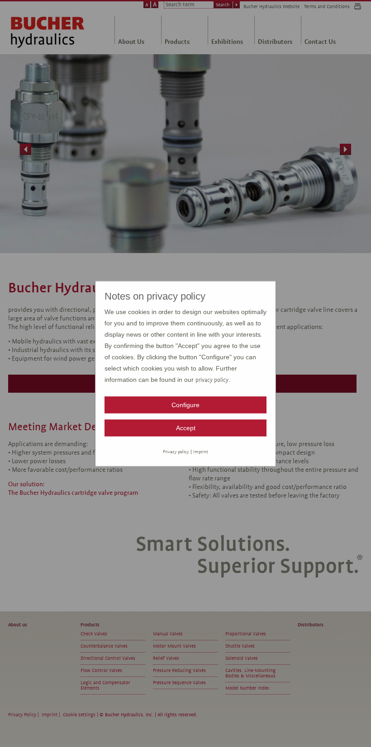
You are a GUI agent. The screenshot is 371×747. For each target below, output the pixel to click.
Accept (185, 427)
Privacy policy (176, 451)
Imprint (200, 451)
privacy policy (211, 379)
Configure (185, 404)
